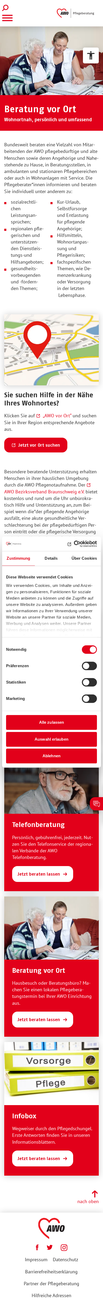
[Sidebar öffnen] (96, 803)
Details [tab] (51, 558)
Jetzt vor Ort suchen (39, 445)
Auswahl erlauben (51, 739)
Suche (6, 8)
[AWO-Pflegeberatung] (76, 13)
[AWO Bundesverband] (51, 1228)
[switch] (89, 666)
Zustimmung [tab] (18, 558)
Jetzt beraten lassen (38, 874)
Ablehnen (51, 756)
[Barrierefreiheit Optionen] (91, 55)
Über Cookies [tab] (84, 558)
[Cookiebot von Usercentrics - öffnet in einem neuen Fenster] (74, 543)
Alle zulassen (51, 722)
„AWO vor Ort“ (57, 416)
